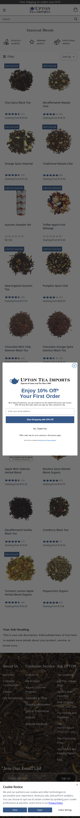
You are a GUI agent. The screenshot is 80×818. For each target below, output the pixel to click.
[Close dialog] (74, 365)
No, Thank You (40, 429)
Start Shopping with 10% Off (40, 420)
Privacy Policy (42, 440)
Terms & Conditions (51, 440)
